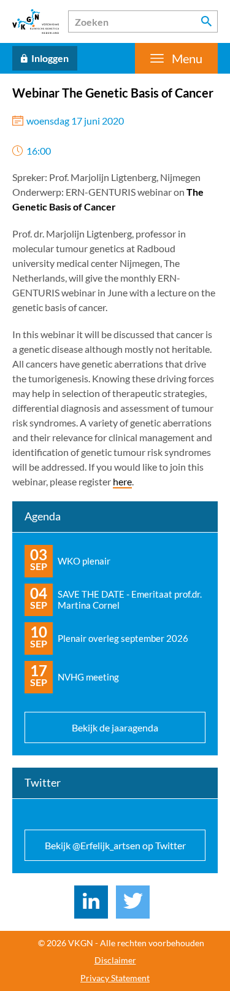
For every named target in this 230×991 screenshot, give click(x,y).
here (122, 481)
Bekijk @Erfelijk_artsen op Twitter (115, 845)
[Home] (35, 21)
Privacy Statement (115, 978)
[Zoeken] (207, 21)
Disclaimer (115, 960)
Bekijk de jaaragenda (115, 727)
